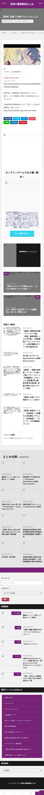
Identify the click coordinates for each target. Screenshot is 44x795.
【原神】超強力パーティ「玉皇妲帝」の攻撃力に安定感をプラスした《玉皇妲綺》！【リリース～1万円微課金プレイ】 (31, 417)
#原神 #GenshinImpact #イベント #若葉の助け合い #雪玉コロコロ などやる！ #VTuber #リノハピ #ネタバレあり (32, 663)
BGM (18, 627)
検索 (5, 599)
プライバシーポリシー (12, 709)
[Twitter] (16, 118)
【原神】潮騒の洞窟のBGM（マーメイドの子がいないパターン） (32, 632)
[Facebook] (8, 118)
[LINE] (6, 122)
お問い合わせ (9, 697)
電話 (31, 793)
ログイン (22, 438)
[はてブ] (24, 118)
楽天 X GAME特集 (10, 726)
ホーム (4, 793)
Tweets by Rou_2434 (11, 78)
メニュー (22, 793)
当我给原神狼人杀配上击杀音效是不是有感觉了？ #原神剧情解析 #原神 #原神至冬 (32, 559)
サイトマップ (9, 703)
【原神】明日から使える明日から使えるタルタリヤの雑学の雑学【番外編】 (11, 532)
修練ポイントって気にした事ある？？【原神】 (11, 478)
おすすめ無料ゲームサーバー (14, 732)
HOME (4, 33)
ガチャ (18, 674)
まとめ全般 (17, 21)
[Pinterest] (23, 122)
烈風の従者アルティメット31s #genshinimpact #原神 (32, 506)
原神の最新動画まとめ (22, 4)
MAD (18, 642)
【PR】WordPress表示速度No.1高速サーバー (19, 749)
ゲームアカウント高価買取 (13, 743)
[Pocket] (32, 118)
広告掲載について (10, 715)
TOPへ (39, 793)
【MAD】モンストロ (30, 644)
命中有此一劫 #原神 (8, 557)
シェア (13, 793)
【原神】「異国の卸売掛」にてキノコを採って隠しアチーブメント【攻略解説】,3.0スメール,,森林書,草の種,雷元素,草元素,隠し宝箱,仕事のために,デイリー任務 (31, 379)
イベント (17, 656)
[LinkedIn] (14, 122)
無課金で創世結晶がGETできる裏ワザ (16, 738)
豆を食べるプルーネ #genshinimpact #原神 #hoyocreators (31, 358)
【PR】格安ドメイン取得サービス (15, 755)
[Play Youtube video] (22, 54)
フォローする (28, 254)
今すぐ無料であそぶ (22, 233)
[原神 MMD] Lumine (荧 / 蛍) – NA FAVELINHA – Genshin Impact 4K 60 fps (11, 507)
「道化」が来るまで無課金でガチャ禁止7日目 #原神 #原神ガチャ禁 (32, 678)
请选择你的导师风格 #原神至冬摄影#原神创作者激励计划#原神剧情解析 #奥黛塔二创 (32, 533)
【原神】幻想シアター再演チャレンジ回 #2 (31, 398)
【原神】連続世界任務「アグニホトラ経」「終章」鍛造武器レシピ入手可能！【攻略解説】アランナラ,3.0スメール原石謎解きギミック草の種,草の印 (31, 339)
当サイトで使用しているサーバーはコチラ (18, 720)
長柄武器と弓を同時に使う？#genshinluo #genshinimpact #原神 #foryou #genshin (31, 480)
